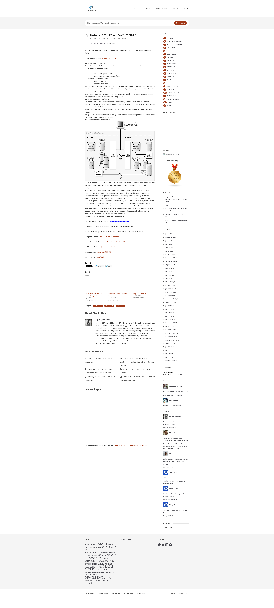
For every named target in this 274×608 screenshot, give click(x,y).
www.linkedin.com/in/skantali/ (114, 242)
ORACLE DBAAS (172, 96)
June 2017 (168, 350)
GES (109, 550)
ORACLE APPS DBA (172, 86)
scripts (111, 581)
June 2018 (168, 309)
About (185, 9)
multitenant (111, 552)
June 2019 (168, 272)
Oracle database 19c (107, 572)
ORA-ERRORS (171, 64)
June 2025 (168, 234)
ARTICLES (146, 9)
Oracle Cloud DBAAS (103, 252)
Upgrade (89, 583)
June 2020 (168, 241)
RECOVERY (96, 580)
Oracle (103, 555)
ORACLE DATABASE (174, 93)
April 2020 (168, 248)
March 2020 (169, 251)
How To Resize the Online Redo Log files (176, 392)
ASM (93, 544)
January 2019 (169, 289)
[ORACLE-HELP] (91, 8)
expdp (102, 550)
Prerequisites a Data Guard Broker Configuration (94, 295)
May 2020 (168, 244)
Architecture (98, 306)
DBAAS (87, 550)
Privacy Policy (141, 593)
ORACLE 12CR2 (171, 73)
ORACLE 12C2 (109, 561)
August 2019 (169, 265)
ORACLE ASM (97, 567)
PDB (104, 578)
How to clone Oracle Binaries (172, 395)
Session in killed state (170, 427)
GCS (106, 550)
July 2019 (168, 268)
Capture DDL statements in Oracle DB (175, 405)
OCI (94, 555)
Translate (178, 374)
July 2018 (168, 306)
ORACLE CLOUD (162, 9)
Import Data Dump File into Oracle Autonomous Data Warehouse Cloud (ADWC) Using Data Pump (175, 446)
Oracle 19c (170, 80)
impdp (98, 552)
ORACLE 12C (171, 70)
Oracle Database (104, 569)
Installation (103, 553)
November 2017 (170, 333)
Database (97, 547)
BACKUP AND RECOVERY (175, 44)
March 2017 (169, 357)
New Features (89, 555)
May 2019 (168, 275)
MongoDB (170, 57)
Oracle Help (126, 539)
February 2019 (170, 285)
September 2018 (170, 299)
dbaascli (93, 550)
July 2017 (168, 347)
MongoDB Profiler (169, 516)
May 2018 (168, 313)
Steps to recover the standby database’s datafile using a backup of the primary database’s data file (137, 362)
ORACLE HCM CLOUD (173, 99)
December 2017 (170, 330)
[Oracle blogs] (174, 186)
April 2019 (168, 278)
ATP (96, 544)
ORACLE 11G (171, 67)
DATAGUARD (97, 39)
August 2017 (169, 343)
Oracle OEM (104, 575)
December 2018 (170, 292)
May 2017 (168, 354)
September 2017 (170, 340)
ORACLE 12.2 (95, 558)
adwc (88, 545)
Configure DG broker (139, 294)
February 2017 (170, 360)
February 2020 (170, 254)
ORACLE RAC (172, 102)
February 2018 (170, 323)
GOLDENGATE (171, 54)
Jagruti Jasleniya (102, 320)
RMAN (105, 580)
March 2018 (169, 319)
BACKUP (103, 544)
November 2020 (170, 237)
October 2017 (169, 337)
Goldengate (90, 552)
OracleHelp (100, 257)
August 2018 (169, 302)
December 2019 (170, 258)
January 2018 (169, 326)
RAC (109, 577)
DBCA (98, 550)
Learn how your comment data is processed (130, 445)
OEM (97, 555)
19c (86, 545)
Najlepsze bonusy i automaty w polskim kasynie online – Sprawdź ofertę (176, 199)
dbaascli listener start (170, 500)
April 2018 (168, 316)
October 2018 (169, 295)
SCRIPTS (176, 9)
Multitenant (171, 60)
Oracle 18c (170, 77)
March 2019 (169, 282)
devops (169, 51)
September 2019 (170, 261)
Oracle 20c (170, 83)
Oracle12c (105, 558)
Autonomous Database (174, 41)
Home (136, 9)
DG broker (121, 306)
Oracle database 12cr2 (92, 572)
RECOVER (88, 581)
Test (166, 205)
